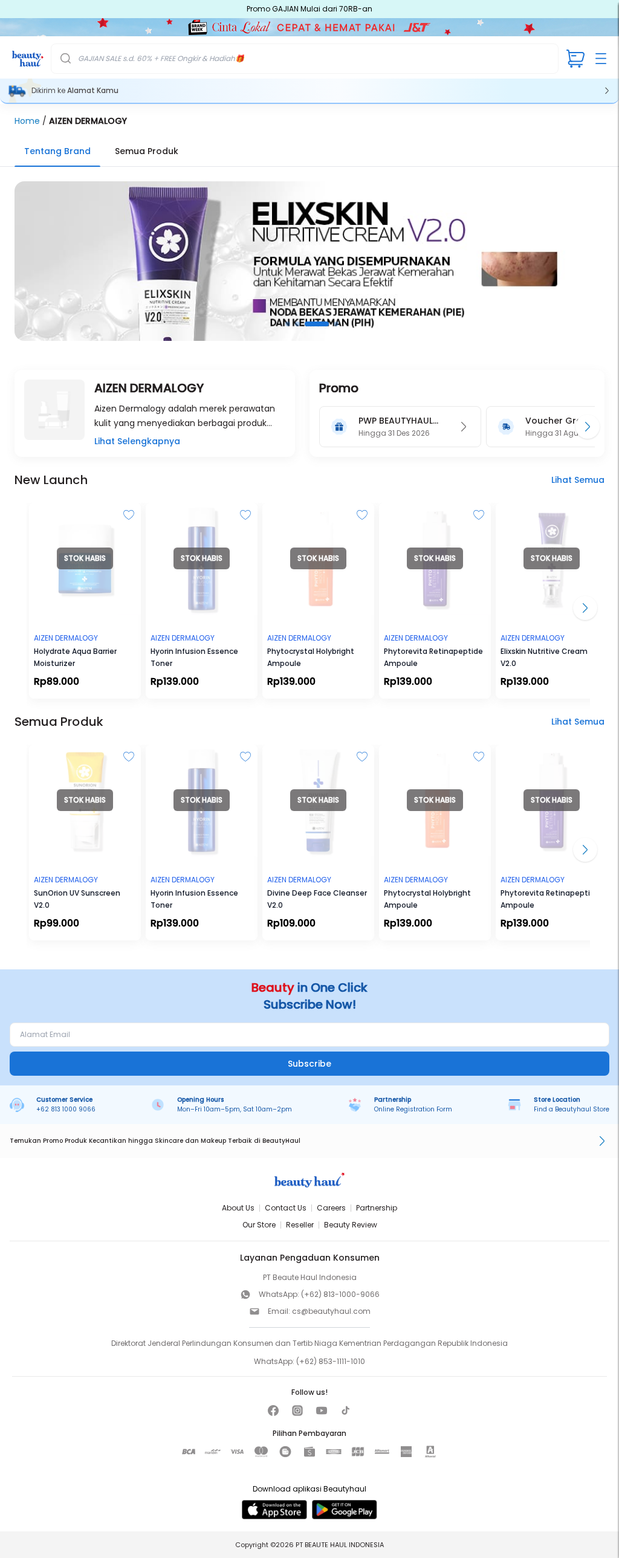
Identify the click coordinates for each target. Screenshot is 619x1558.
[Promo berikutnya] (587, 427)
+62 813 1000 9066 (66, 1109)
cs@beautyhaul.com (331, 1311)
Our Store (259, 1225)
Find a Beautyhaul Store (571, 1109)
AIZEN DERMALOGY (88, 121)
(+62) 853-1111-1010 (330, 1361)
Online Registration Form (413, 1109)
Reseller (300, 1225)
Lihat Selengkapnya (137, 441)
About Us (238, 1208)
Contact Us (285, 1208)
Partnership (376, 1208)
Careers (331, 1208)
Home (27, 121)
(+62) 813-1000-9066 (340, 1294)
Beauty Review (350, 1225)
